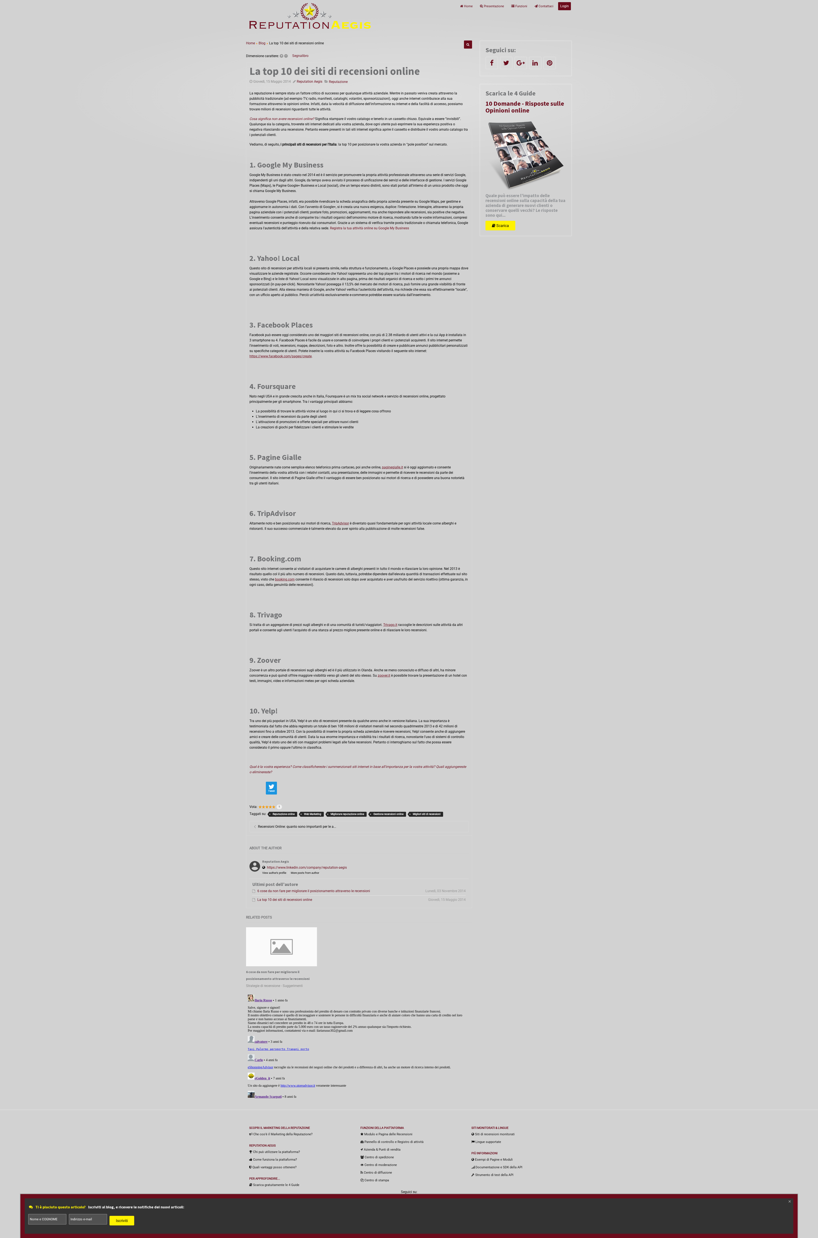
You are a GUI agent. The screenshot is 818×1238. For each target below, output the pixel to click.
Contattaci (545, 6)
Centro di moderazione (380, 1165)
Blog (262, 43)
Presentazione (493, 6)
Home (468, 6)
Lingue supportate (488, 1142)
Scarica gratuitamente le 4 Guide (275, 1185)
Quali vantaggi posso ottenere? (274, 1167)
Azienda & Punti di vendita (381, 1149)
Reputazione (338, 82)
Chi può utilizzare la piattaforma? (276, 1152)
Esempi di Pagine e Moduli (493, 1159)
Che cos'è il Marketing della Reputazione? (282, 1134)
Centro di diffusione (377, 1172)
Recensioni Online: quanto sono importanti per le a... (297, 827)
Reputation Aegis (309, 81)
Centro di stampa (376, 1180)
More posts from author (305, 872)
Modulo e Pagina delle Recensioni (387, 1134)
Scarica (502, 225)
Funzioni (520, 6)
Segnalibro (300, 56)
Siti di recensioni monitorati (494, 1134)
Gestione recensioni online (388, 814)
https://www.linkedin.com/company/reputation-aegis (307, 867)
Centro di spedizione (379, 1157)
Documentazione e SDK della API (498, 1167)
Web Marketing (312, 814)
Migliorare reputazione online (347, 814)
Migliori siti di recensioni (427, 814)
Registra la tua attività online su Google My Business (369, 228)
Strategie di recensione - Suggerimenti (274, 986)
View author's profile (274, 872)
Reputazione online (284, 814)
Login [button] (564, 6)
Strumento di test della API (493, 1175)
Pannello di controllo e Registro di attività (393, 1142)
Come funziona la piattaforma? (274, 1159)
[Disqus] (359, 1046)
